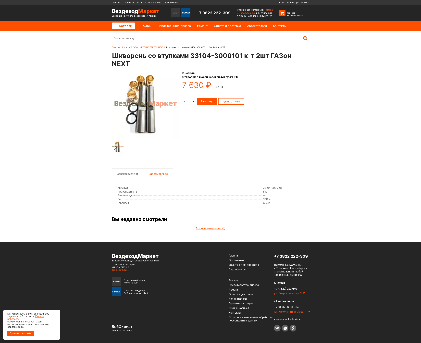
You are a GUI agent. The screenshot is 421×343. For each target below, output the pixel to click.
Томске (268, 9)
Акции (147, 26)
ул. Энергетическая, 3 (288, 293)
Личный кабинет (239, 308)
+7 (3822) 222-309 (285, 288)
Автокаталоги (257, 26)
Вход (281, 2)
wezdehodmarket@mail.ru (287, 319)
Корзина (305, 2)
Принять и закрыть (20, 333)
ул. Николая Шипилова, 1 (290, 311)
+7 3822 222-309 (214, 13)
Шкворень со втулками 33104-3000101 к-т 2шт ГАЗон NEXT (195, 47)
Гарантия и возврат (241, 303)
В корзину (206, 101)
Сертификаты (171, 2)
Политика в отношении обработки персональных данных (250, 319)
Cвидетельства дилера (174, 26)
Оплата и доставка (227, 26)
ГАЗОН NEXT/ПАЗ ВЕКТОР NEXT (148, 47)
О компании (128, 2)
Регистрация (292, 2)
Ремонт (202, 26)
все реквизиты (119, 270)
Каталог (125, 26)
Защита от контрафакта (149, 2)
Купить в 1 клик (231, 101)
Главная (116, 2)
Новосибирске (247, 13)
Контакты (279, 26)
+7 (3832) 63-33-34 (286, 307)
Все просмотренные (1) (210, 228)
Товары (233, 280)
